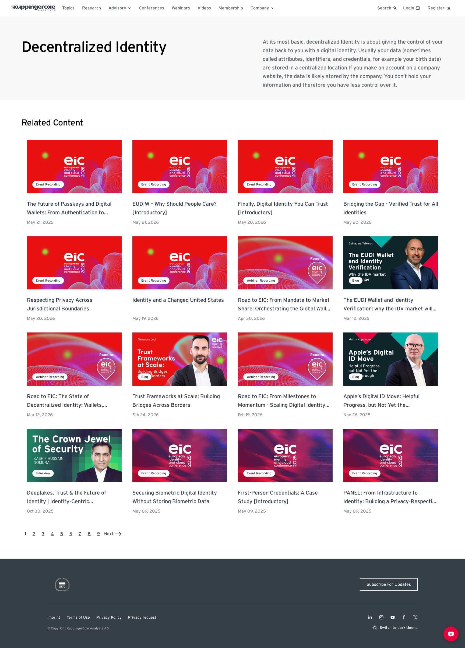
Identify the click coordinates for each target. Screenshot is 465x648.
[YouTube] (392, 617)
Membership (231, 8)
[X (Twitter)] (415, 617)
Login (408, 8)
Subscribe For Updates (389, 584)
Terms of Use (78, 617)
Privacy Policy (109, 617)
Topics (68, 8)
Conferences (151, 8)
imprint (53, 617)
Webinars (181, 8)
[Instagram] (381, 617)
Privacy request (142, 617)
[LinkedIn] (370, 617)
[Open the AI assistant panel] (451, 634)
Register (436, 8)
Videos (204, 8)
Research (91, 8)
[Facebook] (403, 617)
